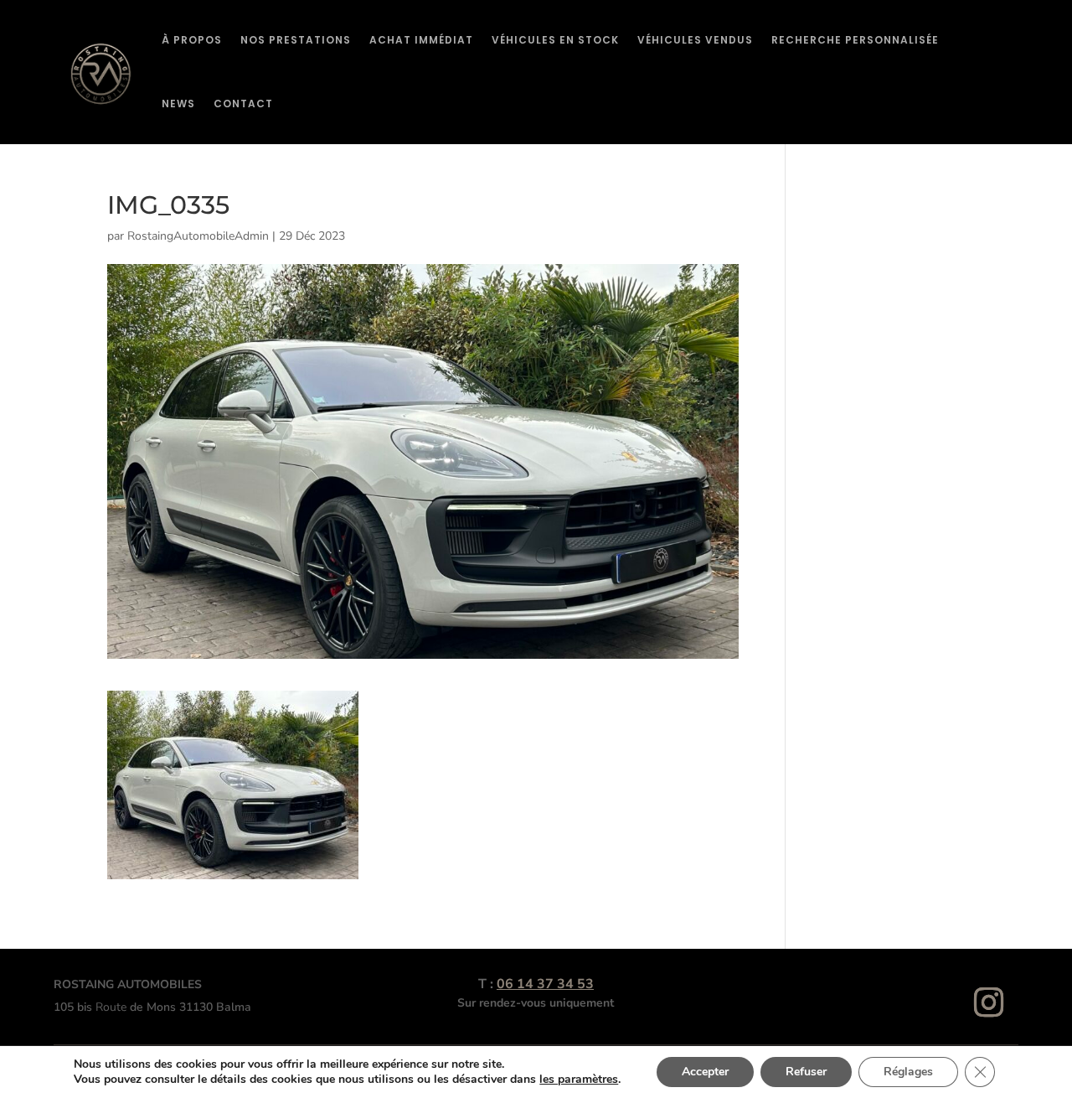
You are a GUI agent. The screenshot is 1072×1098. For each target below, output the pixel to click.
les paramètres (578, 1079)
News (178, 103)
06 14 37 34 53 (545, 984)
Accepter (705, 1072)
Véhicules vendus (695, 40)
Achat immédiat (421, 40)
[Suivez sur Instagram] (989, 1002)
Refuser (806, 1072)
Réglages (908, 1072)
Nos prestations (295, 40)
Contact (243, 103)
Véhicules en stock (555, 40)
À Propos (192, 40)
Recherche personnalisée (855, 40)
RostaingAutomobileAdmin (198, 236)
